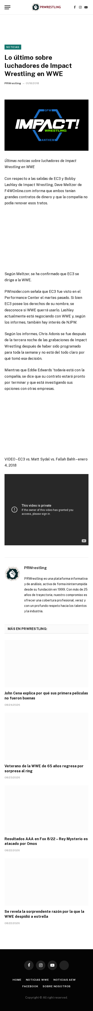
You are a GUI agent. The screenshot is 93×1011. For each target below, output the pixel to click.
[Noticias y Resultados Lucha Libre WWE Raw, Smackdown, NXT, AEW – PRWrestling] (46, 7)
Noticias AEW (64, 979)
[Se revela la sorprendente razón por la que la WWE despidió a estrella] (46, 882)
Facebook (30, 986)
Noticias (12, 47)
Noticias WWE (37, 979)
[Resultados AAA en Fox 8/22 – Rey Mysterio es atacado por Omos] (46, 809)
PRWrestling (13, 83)
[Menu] (7, 7)
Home (17, 979)
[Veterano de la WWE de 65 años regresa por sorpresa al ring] (46, 736)
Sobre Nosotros (57, 986)
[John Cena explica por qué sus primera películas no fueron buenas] (46, 663)
